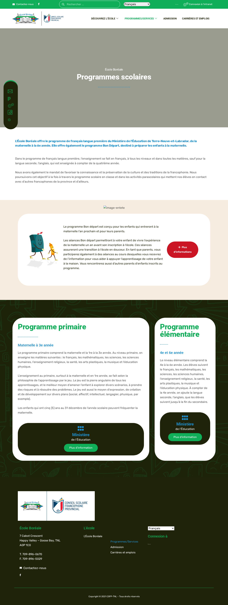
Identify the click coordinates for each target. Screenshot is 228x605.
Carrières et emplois (195, 18)
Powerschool (13, 98)
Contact (14, 91)
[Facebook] (38, 4)
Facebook (14, 112)
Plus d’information (80, 447)
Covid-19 (13, 119)
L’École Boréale (93, 536)
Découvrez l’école (103, 18)
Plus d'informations (183, 249)
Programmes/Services (139, 18)
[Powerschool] (170, 4)
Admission (170, 18)
